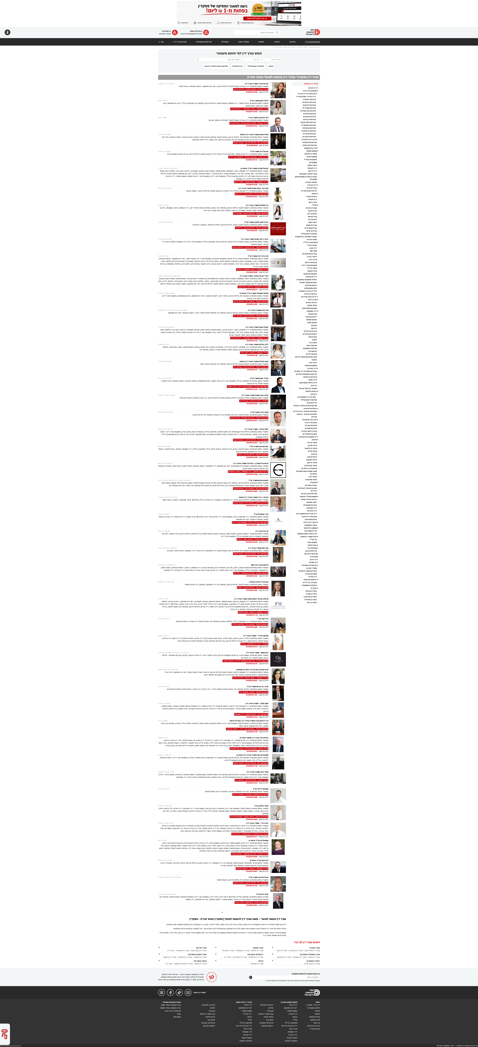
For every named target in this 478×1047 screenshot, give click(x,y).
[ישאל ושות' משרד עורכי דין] (278, 334)
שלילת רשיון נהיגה (309, 493)
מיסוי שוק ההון (310, 465)
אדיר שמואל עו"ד (261, 514)
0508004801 (252, 871)
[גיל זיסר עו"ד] (278, 625)
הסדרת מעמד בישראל (308, 571)
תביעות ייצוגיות (311, 554)
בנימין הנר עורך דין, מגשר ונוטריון (254, 737)
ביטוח (314, 193)
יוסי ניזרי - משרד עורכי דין (257, 823)
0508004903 (252, 184)
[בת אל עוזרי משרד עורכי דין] (278, 90)
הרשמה (193, 31)
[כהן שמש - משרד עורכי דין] (278, 659)
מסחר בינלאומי (310, 154)
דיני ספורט (313, 562)
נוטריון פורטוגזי (310, 596)
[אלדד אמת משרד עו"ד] (278, 385)
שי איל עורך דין (261, 531)
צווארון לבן (312, 213)
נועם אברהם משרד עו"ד (258, 480)
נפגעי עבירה (312, 239)
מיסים (314, 439)
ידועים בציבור (311, 317)
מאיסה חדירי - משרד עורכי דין (255, 635)
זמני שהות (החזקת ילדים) (306, 357)
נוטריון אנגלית (310, 599)
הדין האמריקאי (310, 531)
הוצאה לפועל (311, 391)
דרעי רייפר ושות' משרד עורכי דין (254, 239)
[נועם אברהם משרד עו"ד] (278, 487)
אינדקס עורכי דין (312, 41)
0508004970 (252, 160)
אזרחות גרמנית (309, 116)
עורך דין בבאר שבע (199, 950)
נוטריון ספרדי (311, 594)
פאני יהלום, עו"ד (261, 806)
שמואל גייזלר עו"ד (260, 789)
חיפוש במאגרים (313, 1008)
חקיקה (317, 1014)
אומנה (314, 360)
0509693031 (252, 230)
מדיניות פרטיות (313, 1026)
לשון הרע (314, 556)
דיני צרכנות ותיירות (309, 296)
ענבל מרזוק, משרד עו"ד (258, 877)
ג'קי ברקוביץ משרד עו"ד (258, 117)
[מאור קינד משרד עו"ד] (278, 419)
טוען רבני (313, 342)
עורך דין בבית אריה (312, 963)
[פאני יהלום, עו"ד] (278, 813)
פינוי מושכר (312, 271)
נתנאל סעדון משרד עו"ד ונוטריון (254, 168)
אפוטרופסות (311, 319)
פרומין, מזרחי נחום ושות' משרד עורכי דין (251, 599)
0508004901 (252, 590)
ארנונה (314, 454)
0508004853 (252, 525)
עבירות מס (312, 216)
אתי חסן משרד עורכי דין (258, 548)
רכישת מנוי (166, 31)
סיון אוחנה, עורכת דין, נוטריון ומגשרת (252, 669)
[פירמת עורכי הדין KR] (278, 572)
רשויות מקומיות (310, 505)
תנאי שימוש (315, 1020)
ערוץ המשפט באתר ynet (171, 1005)
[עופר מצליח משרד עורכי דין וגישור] (278, 368)
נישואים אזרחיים (310, 334)
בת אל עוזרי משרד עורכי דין (256, 83)
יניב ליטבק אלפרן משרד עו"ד (256, 222)
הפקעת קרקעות (310, 274)
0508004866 (252, 856)
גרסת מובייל (315, 1029)
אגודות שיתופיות (309, 254)
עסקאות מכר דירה (309, 265)
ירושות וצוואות (310, 579)
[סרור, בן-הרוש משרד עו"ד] (278, 693)
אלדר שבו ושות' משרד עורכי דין (255, 395)
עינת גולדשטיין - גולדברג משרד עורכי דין (250, 463)
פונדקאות (312, 314)
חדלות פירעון (311, 551)
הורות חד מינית (310, 331)
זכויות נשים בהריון (309, 191)
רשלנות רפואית (310, 408)
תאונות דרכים (311, 422)
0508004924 (252, 196)
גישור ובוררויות (310, 522)
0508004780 (252, 111)
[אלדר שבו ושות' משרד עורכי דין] (278, 402)
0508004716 (252, 615)
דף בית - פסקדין (313, 1005)
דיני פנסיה (312, 199)
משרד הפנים (311, 568)
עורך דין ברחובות (284, 957)
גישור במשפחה (310, 525)
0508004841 (252, 420)
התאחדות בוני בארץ (173, 1011)
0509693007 (252, 289)
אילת (260, 961)
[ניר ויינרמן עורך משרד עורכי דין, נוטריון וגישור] (278, 727)
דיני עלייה (312, 576)
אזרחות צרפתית (309, 128)
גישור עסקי (312, 165)
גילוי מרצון (312, 445)
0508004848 (252, 542)
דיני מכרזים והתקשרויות (306, 513)
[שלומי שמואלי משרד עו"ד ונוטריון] (278, 300)
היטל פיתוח (312, 457)
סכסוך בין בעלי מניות (308, 388)
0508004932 (252, 304)
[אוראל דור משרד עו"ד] (278, 158)
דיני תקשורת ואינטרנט (308, 437)
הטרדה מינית (311, 208)
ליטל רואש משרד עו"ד (259, 100)
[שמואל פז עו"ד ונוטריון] (278, 848)
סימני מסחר (312, 305)
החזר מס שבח (311, 479)
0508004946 (252, 389)
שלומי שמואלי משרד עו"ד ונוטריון (253, 293)
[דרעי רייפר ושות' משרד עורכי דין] (278, 246)
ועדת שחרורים (311, 228)
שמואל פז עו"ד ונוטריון (258, 840)
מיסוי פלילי (312, 451)
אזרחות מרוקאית (310, 142)
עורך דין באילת (257, 963)
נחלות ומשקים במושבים (307, 279)
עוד (161, 41)
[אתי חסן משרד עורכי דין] (278, 555)
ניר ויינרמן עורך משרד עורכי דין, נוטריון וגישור (248, 721)
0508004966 (252, 92)
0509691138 (252, 355)
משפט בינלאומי (310, 528)
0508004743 (252, 717)
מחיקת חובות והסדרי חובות (216, 66)
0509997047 (252, 836)
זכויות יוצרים (311, 302)
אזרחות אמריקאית (308, 122)
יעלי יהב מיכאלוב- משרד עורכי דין (254, 276)
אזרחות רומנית (309, 99)
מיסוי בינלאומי (310, 448)
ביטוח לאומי (313, 545)
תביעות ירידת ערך (309, 516)
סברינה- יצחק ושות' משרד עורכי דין (253, 188)
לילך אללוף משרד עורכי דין (256, 344)
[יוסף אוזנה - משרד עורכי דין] (278, 436)
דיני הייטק (312, 171)
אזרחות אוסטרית (309, 125)
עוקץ (179, 1014)
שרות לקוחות (314, 1017)
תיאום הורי (312, 351)
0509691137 (252, 369)
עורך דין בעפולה (242, 950)
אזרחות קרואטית (310, 145)
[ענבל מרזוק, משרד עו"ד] (278, 884)
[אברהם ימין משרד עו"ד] (278, 453)
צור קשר (316, 1023)
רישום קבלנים (311, 285)
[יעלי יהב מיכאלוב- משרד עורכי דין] (278, 283)
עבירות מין (312, 211)
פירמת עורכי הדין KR (259, 565)
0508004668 (252, 797)
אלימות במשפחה (310, 348)
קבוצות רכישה (311, 262)
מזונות (314, 325)
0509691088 (252, 272)
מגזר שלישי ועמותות (308, 174)
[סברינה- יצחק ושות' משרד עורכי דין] (278, 195)
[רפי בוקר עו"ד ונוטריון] (278, 867)
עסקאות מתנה (311, 365)
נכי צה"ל (313, 539)
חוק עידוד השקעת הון (306, 397)
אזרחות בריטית (309, 119)
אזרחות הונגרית (309, 136)
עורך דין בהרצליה (185, 957)
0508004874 (252, 646)
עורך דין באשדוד (299, 957)
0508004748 (252, 505)
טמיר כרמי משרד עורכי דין (257, 772)
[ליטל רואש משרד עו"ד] (278, 107)
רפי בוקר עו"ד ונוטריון (259, 860)
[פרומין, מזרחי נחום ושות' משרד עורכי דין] (278, 607)
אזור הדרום (201, 947)
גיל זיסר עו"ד (262, 619)
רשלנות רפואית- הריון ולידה (305, 411)
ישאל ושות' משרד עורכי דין (256, 327)
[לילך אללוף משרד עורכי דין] (278, 351)
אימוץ (314, 339)
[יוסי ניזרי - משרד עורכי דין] (278, 830)
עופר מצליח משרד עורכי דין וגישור (253, 361)
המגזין (277, 41)
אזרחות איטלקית (309, 131)
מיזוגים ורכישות (310, 377)
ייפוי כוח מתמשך (311, 148)
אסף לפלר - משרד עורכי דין (256, 703)
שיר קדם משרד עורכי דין (258, 310)
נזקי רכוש (313, 202)
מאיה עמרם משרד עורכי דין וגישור (254, 134)
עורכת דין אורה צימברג (258, 582)
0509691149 (252, 340)
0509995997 (252, 751)
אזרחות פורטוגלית (308, 111)
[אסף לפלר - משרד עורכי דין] (278, 710)
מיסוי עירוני (312, 442)
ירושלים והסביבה (255, 954)
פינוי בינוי (313, 259)
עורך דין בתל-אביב (312, 950)
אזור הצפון (258, 947)
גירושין (314, 328)
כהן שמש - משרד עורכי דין (257, 652)
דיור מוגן (313, 248)
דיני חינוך (314, 559)
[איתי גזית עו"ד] (278, 901)
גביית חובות (237, 66)
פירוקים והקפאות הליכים (306, 374)
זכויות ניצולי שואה (309, 499)
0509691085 (252, 403)
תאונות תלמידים (310, 434)
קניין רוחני (312, 299)
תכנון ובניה (312, 245)
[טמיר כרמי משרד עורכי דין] (278, 778)
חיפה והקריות (200, 961)
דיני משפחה (312, 311)
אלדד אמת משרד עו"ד (259, 378)
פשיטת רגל (312, 548)
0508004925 (252, 576)
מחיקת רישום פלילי (309, 233)
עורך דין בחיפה (257, 950)
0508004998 (252, 474)
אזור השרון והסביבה (197, 954)
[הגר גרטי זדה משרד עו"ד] (278, 264)
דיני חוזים (312, 88)
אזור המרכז (314, 947)
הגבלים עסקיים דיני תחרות (305, 371)
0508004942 (252, 126)
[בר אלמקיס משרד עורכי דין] (278, 212)
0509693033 (252, 216)
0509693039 (252, 145)
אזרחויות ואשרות (309, 565)
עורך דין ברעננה (169, 957)
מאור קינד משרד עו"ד (259, 412)
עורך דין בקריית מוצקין (183, 963)
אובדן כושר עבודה (309, 431)
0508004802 (252, 680)
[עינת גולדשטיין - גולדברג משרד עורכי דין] (278, 470)
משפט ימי (313, 162)
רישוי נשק (312, 222)
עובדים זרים (312, 188)
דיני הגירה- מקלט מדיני (306, 96)
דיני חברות (312, 368)
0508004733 (252, 731)
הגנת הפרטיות (311, 519)
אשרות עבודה (311, 574)
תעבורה (313, 482)
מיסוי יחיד (312, 476)
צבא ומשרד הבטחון (308, 536)
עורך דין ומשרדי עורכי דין (284, 47)
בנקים (271, 66)
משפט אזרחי (311, 156)
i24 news (177, 1017)
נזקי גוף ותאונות (309, 419)
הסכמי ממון (312, 322)
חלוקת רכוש (312, 345)
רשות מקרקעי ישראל (308, 282)
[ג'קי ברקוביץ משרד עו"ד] (278, 124)
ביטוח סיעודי (311, 196)
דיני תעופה (312, 168)
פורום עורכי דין (179, 41)
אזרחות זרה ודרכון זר (307, 93)
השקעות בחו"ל (310, 159)
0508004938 (252, 457)
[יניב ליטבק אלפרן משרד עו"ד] (278, 229)
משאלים (225, 41)
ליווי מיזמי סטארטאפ (308, 382)
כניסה (199, 31)
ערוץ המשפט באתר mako (170, 1008)
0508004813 (252, 905)
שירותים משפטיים (204, 41)
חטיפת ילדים (311, 354)
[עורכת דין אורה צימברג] (278, 588)
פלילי (314, 205)
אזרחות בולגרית (309, 102)
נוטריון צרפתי (311, 591)
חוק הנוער (312, 337)
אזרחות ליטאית (309, 105)
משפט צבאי (312, 542)
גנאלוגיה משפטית (309, 585)
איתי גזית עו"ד (262, 894)
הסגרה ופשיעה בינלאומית (306, 236)
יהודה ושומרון (313, 961)
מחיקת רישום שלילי (255, 66)
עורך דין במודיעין (240, 957)
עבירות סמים (311, 225)
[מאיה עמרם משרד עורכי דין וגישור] (278, 141)
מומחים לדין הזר (310, 91)
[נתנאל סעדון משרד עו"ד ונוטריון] (278, 176)
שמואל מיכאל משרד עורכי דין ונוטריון (252, 755)
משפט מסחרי (311, 151)
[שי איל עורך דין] (278, 538)
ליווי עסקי (312, 380)
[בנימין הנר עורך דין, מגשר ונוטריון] (278, 744)
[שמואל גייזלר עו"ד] (278, 795)
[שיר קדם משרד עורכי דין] (278, 317)
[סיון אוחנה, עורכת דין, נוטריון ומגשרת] (278, 676)
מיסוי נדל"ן (312, 268)
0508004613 (252, 783)
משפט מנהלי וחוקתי (308, 496)
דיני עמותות (311, 508)
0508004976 (252, 663)
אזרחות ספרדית (309, 108)
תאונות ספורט (311, 428)
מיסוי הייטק (312, 462)
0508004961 (252, 442)
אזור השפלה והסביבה (310, 954)
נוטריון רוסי (312, 602)
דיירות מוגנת (311, 276)
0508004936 (252, 556)
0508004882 (252, 819)
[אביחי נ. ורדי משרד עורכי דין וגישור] (278, 504)
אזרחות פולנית (309, 113)
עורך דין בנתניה (200, 957)
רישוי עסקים (311, 502)
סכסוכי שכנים (311, 182)
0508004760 (252, 885)
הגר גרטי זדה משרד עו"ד (258, 256)
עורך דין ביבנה (314, 957)
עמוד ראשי (303, 47)
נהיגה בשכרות (311, 485)
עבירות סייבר (311, 231)
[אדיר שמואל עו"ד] (278, 521)
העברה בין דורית (310, 582)
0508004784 (252, 695)
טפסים (261, 41)
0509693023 (252, 250)
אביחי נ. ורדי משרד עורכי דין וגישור (253, 497)
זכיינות (314, 385)
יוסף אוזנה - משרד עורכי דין (256, 429)
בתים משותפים (310, 288)
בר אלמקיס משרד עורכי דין (257, 205)
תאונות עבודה (311, 425)
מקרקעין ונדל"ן (310, 242)
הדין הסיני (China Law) (307, 533)
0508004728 (252, 766)
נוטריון (314, 588)
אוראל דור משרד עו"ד (259, 151)
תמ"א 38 (313, 251)
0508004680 (252, 491)
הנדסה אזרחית (310, 294)
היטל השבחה (311, 459)
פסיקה (292, 41)
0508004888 (252, 627)
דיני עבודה (312, 185)
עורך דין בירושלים (256, 957)
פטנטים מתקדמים (309, 308)
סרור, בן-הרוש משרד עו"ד (257, 686)
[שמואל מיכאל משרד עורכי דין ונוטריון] (278, 762)
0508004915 (252, 318)
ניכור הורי (313, 362)
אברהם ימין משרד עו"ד (258, 446)
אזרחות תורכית (309, 133)
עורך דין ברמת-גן (296, 950)
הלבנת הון (312, 219)
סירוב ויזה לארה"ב (309, 139)
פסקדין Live (243, 41)
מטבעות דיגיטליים (309, 468)
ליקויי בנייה (312, 256)
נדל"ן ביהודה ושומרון (308, 291)
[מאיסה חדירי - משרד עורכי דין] (278, 642)
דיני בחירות (312, 511)
